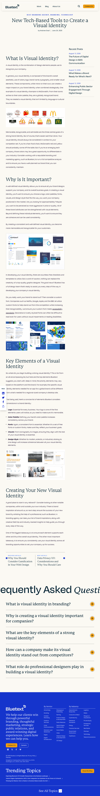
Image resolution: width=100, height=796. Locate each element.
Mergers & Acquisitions (87, 717)
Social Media (60, 730)
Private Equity (88, 720)
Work (39, 6)
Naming (58, 715)
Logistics (86, 710)
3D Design (59, 740)
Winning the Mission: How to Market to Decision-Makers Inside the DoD (27, 781)
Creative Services (46, 721)
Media (85, 713)
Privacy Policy (32, 756)
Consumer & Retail (74, 715)
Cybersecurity (73, 718)
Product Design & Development (60, 718)
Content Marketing (47, 717)
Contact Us (89, 6)
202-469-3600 (24, 761)
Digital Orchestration (48, 738)
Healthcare (72, 736)
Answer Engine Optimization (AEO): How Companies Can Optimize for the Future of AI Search (33, 778)
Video (58, 733)
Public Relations (60, 722)
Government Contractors (72, 732)
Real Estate (87, 728)
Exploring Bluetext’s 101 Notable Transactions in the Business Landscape (27, 776)
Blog (47, 6)
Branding (46, 713)
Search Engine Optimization (60, 726)
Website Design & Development (60, 736)
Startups (86, 731)
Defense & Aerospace (72, 721)
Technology (87, 734)
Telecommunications (89, 737)
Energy (71, 725)
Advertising (47, 710)
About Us (56, 6)
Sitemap (8, 757)
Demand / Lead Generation (48, 731)
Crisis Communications (49, 726)
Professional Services (87, 724)
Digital (45, 735)
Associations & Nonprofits (73, 711)
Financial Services (74, 728)
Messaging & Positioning (60, 711)
